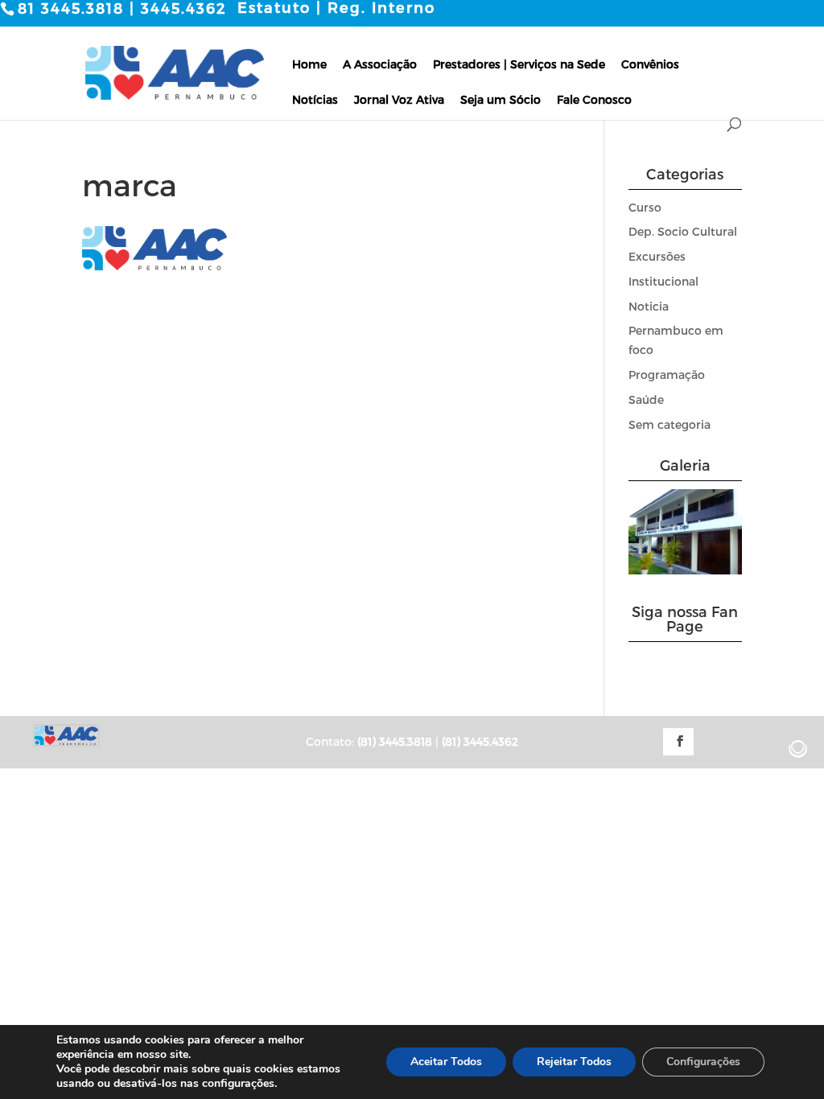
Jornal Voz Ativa (399, 99)
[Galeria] (685, 570)
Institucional (663, 281)
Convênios (650, 64)
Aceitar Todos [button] (446, 1061)
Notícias (315, 99)
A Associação (380, 64)
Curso (644, 207)
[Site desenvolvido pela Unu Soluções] (798, 749)
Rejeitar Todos (574, 1061)
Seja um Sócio (500, 99)
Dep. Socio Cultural (682, 231)
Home (309, 64)
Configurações (703, 1061)
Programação (666, 374)
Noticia (648, 306)
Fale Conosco (594, 99)
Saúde (646, 399)
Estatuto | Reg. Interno (336, 7)
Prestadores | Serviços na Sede (519, 64)
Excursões (657, 256)
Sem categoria (669, 424)
